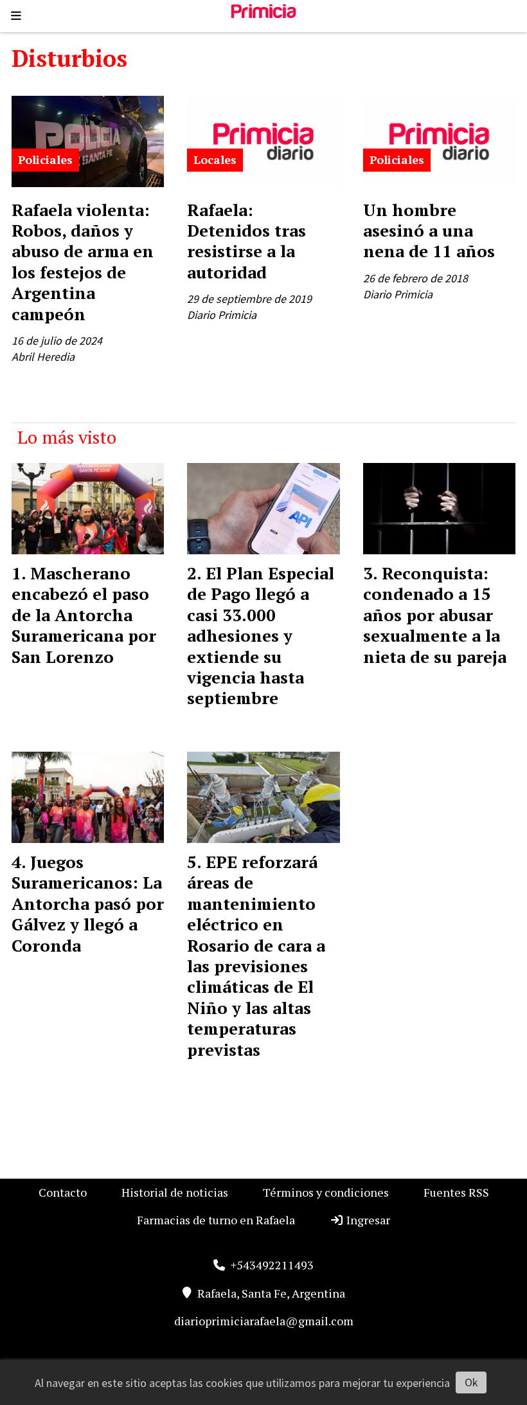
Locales (215, 159)
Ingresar (367, 1220)
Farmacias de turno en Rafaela (216, 1220)
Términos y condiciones (326, 1192)
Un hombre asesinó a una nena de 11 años (429, 230)
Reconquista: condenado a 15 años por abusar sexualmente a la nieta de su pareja (434, 614)
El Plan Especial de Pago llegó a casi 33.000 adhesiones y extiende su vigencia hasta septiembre (260, 635)
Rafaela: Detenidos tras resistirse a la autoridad (246, 241)
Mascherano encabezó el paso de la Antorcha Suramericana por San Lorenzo (84, 614)
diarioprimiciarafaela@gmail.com (263, 1320)
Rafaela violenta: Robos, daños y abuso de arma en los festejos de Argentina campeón (83, 262)
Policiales (45, 159)
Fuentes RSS (456, 1192)
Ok (471, 1382)
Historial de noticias (174, 1192)
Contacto (63, 1192)
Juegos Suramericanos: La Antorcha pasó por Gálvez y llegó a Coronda (88, 903)
